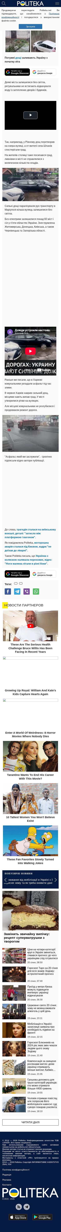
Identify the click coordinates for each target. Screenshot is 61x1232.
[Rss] (19, 1207)
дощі (18, 57)
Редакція (6, 1174)
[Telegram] (17, 591)
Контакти (6, 1184)
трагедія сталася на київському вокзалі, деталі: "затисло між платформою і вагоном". (30, 533)
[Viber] (26, 591)
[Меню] (57, 3)
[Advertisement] (30, 264)
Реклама (6, 1180)
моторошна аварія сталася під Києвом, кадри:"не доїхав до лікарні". (28, 546)
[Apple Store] (18, 1217)
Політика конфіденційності (15, 1169)
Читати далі (30, 1122)
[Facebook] (8, 591)
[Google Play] (42, 1217)
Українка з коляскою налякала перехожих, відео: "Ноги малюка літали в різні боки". (28, 560)
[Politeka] (30, 3)
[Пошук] (4, 3)
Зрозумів (30, 26)
